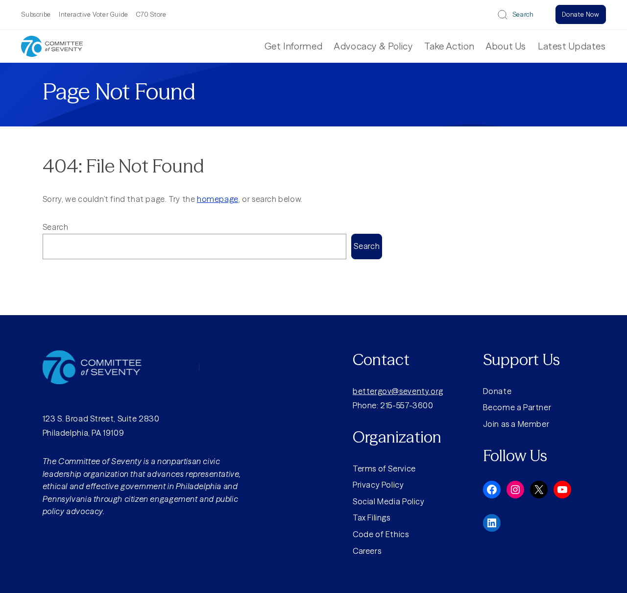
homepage (218, 199)
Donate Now (580, 14)
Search (523, 14)
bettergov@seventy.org (398, 391)
